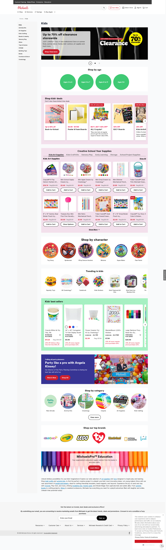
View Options (68, 224)
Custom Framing (20, 2)
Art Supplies (22, 30)
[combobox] (67, 8)
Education (47, 2)
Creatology (22, 59)
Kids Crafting (23, 33)
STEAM (21, 48)
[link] (51, 177)
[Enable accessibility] (161, 545)
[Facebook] (129, 533)
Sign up (102, 518)
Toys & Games (23, 45)
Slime (20, 42)
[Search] (104, 8)
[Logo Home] (23, 7)
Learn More (94, 468)
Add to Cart (50, 190)
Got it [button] (148, 541)
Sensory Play (23, 39)
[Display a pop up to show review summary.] (60, 335)
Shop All (65, 378)
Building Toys (23, 51)
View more (94, 417)
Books (20, 53)
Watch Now (51, 378)
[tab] (56, 154)
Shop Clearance (51, 52)
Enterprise (39, 2)
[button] (148, 544)
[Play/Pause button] (90, 63)
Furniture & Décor (24, 56)
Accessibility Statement (50, 533)
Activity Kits (22, 28)
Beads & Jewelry (24, 36)
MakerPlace (31, 2)
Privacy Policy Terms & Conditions (146, 537)
